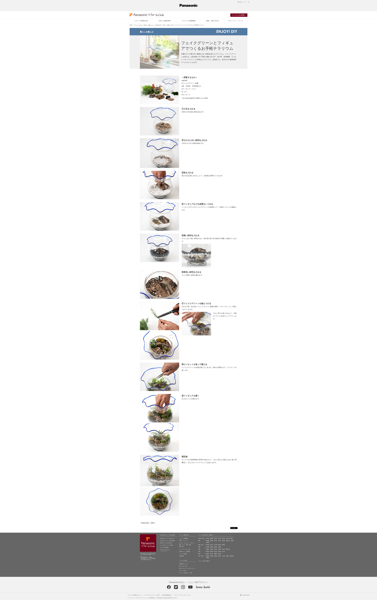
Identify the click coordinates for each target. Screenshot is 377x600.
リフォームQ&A (182, 570)
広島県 (219, 551)
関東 (199, 540)
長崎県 (215, 556)
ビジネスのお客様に (164, 547)
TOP (131, 25)
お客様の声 (181, 556)
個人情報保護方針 (166, 595)
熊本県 (219, 556)
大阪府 (215, 549)
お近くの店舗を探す (165, 20)
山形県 (227, 538)
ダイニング (186, 543)
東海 (199, 546)
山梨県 (232, 540)
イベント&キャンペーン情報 (166, 545)
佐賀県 (211, 556)
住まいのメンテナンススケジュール (187, 568)
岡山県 (215, 551)
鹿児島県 (232, 556)
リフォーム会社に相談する (204, 561)
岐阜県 (207, 546)
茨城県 (207, 540)
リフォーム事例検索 (183, 538)
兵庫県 (219, 549)
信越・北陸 (200, 544)
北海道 (207, 538)
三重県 (219, 546)
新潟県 (207, 544)
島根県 (211, 551)
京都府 (211, 549)
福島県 (231, 538)
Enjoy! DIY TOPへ (148, 523)
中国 (199, 551)
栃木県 (207, 542)
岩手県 (219, 538)
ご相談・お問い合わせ (212, 20)
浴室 (180, 544)
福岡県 (207, 556)
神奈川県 (228, 540)
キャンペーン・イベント (235, 20)
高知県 (219, 553)
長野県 (223, 544)
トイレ (183, 544)
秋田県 (215, 538)
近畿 (199, 549)
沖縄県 (207, 557)
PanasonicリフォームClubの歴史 (167, 540)
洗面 (187, 544)
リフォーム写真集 (183, 553)
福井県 (219, 544)
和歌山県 (228, 549)
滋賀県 (207, 549)
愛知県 (215, 546)
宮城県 (223, 538)
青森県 (211, 538)
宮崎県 (227, 556)
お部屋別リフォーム (183, 563)
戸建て (180, 540)
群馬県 (211, 540)
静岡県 (211, 546)
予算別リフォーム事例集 (184, 551)
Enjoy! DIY (158, 25)
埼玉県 (215, 540)
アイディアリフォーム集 (184, 549)
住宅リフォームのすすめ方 (166, 542)
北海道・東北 (201, 538)
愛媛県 (215, 553)
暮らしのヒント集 (183, 566)
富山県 (211, 544)
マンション (185, 540)
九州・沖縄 (200, 556)
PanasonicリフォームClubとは (167, 538)
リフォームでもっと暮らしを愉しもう (144, 25)
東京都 (223, 540)
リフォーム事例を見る (141, 20)
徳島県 (207, 553)
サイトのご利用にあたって (135, 595)
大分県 (223, 556)
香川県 (211, 553)
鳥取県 (207, 551)
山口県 (223, 551)
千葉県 (219, 540)
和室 (190, 544)
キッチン (181, 543)
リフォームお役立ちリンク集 (185, 572)
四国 (199, 553)
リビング (192, 543)
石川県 (215, 544)
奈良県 (223, 549)
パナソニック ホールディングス (182, 595)
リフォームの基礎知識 (188, 20)
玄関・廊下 (181, 546)
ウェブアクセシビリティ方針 (152, 595)
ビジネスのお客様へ (239, 15)
